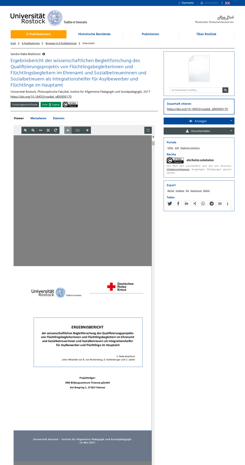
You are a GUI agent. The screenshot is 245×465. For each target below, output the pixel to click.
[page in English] (225, 3)
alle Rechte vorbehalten (200, 159)
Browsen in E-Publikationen (61, 43)
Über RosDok (206, 34)
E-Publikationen (38, 34)
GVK (177, 147)
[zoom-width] (41, 130)
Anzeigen (200, 121)
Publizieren (150, 34)
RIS (187, 190)
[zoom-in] (25, 130)
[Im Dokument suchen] (225, 90)
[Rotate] (56, 130)
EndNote (180, 190)
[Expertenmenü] (231, 208)
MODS (206, 190)
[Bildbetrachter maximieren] (148, 130)
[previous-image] (68, 130)
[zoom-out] (33, 130)
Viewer (19, 118)
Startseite (187, 3)
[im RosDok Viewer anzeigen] (199, 68)
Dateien (59, 118)
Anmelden (210, 3)
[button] (170, 203)
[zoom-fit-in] (48, 130)
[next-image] (87, 130)
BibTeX (170, 190)
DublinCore (196, 190)
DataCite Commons (190, 147)
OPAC (170, 147)
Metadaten (38, 118)
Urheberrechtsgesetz (178, 169)
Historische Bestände (94, 34)
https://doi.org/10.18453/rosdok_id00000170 (41, 96)
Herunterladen (200, 131)
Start (13, 43)
